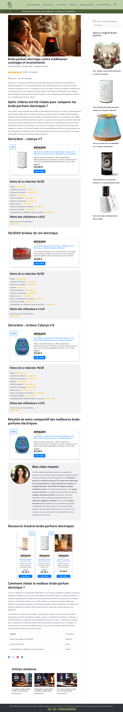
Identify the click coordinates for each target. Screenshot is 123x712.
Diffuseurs (73, 5)
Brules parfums (48, 5)
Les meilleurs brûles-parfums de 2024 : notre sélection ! (21, 690)
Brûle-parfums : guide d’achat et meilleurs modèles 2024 (43, 690)
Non (54, 709)
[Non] (121, 708)
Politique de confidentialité (67, 709)
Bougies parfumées (87, 5)
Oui (49, 709)
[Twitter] (13, 657)
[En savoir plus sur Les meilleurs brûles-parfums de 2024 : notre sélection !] (22, 680)
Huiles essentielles (33, 5)
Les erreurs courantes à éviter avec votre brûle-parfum (66, 690)
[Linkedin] (22, 657)
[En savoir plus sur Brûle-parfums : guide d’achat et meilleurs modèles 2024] (44, 680)
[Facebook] (9, 657)
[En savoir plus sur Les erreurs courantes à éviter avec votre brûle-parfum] (67, 680)
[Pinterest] (18, 657)
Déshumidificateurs (104, 5)
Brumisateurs (61, 5)
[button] (115, 4)
